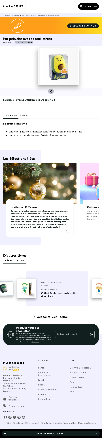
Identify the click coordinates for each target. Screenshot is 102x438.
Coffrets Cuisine (28, 15)
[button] (83, 25)
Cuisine (16, 15)
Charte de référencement (26, 422)
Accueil (8, 15)
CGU (8, 422)
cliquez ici (35, 342)
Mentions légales (87, 422)
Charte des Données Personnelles (58, 422)
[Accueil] (14, 6)
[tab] (10, 115)
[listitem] (5, 417)
